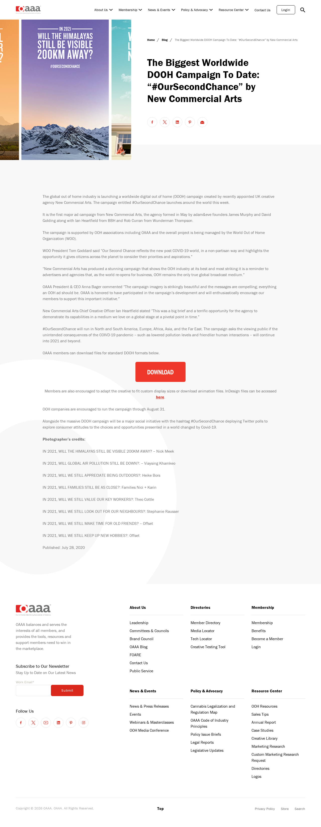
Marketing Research (268, 746)
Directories (200, 607)
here (160, 396)
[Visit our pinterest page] (71, 723)
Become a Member (267, 638)
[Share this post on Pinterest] (190, 122)
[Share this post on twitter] (165, 122)
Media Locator (202, 630)
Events (135, 714)
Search (300, 808)
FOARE (135, 654)
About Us (101, 10)
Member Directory (205, 622)
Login (285, 10)
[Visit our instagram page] (83, 723)
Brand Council (141, 638)
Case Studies (262, 730)
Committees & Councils (149, 630)
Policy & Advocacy (194, 10)
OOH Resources (264, 706)
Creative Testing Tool (208, 646)
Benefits (259, 630)
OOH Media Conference (149, 730)
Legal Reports (202, 742)
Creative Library (265, 738)
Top (160, 808)
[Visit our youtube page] (46, 723)
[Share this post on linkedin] (177, 122)
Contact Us (263, 10)
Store (285, 808)
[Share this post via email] (202, 122)
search (302, 9)
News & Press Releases (149, 706)
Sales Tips (260, 714)
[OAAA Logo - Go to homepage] (28, 10)
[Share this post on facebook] (152, 122)
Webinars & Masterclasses (152, 722)
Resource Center (231, 10)
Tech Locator (201, 638)
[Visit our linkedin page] (58, 723)
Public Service (141, 670)
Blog (165, 40)
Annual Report (264, 722)
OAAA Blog (138, 646)
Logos (256, 776)
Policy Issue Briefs (206, 734)
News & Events (159, 10)
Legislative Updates (207, 750)
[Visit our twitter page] (33, 723)
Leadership (139, 622)
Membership (128, 10)
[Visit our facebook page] (21, 723)
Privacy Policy (265, 808)
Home (151, 40)
